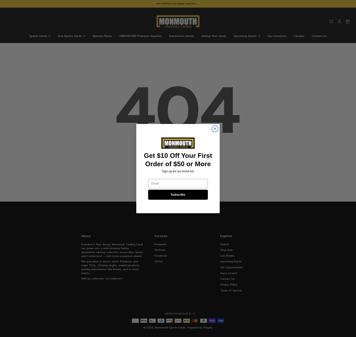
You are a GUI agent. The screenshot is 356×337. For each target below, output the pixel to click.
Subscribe (178, 194)
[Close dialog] (215, 128)
